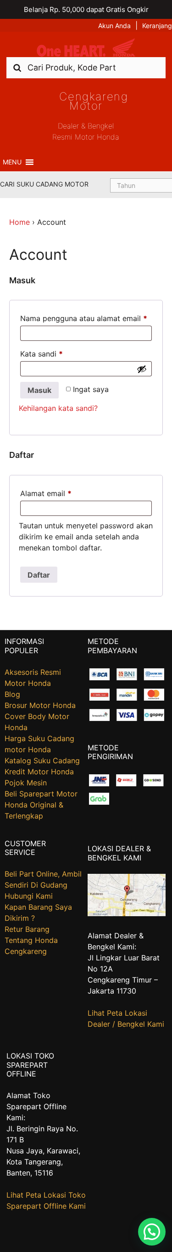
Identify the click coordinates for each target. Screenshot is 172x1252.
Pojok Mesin (26, 782)
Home (19, 222)
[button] (12, 162)
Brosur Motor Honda (40, 705)
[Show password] (142, 369)
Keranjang (157, 25)
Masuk (39, 390)
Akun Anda (114, 25)
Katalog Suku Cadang (42, 760)
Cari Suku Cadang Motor (44, 184)
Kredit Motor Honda (39, 771)
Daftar (39, 574)
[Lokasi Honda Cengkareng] (127, 913)
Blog (12, 694)
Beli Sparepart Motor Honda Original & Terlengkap (41, 804)
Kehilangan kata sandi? (58, 408)
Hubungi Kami (29, 896)
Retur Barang (27, 929)
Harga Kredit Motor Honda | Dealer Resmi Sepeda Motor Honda (86, 47)
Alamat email (46, 493)
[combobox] (86, 67)
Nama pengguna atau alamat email (83, 318)
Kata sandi (41, 353)
